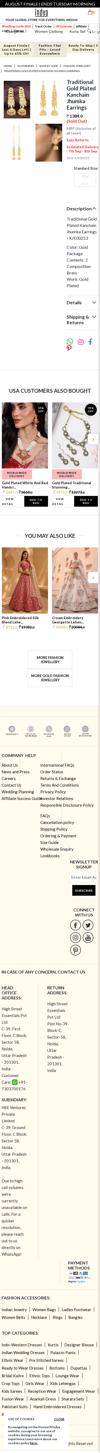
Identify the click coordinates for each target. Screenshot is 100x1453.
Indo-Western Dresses (22, 1344)
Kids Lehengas (63, 1383)
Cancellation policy (57, 822)
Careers (9, 778)
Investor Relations (56, 798)
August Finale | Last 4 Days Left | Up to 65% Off (16, 49)
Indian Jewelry (14, 1309)
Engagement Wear (78, 1391)
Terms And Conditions (59, 785)
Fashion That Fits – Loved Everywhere (50, 49)
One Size (85, 180)
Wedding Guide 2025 (16, 26)
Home (8, 65)
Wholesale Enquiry (57, 849)
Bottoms (57, 1368)
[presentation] (7, 439)
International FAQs (57, 765)
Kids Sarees (12, 1391)
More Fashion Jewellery (50, 659)
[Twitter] (88, 924)
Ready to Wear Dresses (23, 1368)
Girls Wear (35, 1383)
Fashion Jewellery (77, 65)
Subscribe (84, 890)
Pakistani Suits (15, 1406)
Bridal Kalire (13, 1375)
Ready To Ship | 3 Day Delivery (83, 47)
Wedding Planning (18, 791)
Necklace (39, 1317)
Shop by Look (48, 65)
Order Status (51, 771)
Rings (58, 1317)
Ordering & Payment (58, 835)
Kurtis (53, 1344)
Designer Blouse (79, 1344)
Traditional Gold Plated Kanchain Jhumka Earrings (42, 71)
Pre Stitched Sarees (46, 1360)
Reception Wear (42, 1391)
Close (59, 1419)
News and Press (16, 771)
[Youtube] (88, 937)
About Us (10, 765)
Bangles (75, 1317)
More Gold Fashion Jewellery (50, 678)
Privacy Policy (53, 791)
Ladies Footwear (76, 1309)
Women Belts (13, 1317)
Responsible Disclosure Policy (67, 805)
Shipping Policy (53, 829)
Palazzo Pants (63, 1352)
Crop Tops (11, 1383)
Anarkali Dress (43, 1398)
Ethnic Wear (12, 1360)
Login (6, 30)
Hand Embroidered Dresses (57, 1406)
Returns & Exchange (58, 778)
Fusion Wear (13, 1398)
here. (34, 1443)
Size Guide (49, 842)
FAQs (45, 815)
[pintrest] (75, 949)
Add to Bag (36, 501)
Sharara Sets (73, 1398)
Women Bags (44, 1309)
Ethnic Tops (39, 1375)
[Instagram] (75, 937)
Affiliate (81, 26)
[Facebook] (75, 924)
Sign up (19, 30)
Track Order (43, 26)
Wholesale (64, 26)
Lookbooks (50, 855)
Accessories (25, 65)
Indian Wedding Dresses (23, 1352)
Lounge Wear (67, 1375)
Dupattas (78, 1368)
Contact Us (11, 785)
